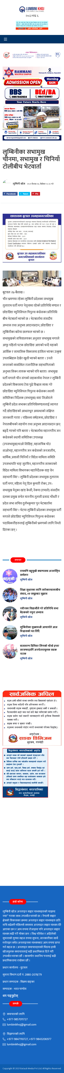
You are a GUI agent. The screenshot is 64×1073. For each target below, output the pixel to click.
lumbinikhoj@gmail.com (21, 1024)
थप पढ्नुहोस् (10, 996)
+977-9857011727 (17, 1019)
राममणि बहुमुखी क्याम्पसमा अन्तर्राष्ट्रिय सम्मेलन (40, 573)
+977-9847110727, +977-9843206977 (28, 1039)
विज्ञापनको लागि (15, 1033)
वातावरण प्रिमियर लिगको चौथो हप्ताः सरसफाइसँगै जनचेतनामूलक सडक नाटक (39, 649)
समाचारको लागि (15, 1014)
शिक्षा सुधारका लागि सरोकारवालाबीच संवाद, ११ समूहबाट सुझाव (40, 591)
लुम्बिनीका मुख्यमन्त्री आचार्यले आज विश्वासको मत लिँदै (38, 629)
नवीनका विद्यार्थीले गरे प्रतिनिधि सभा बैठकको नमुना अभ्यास (39, 610)
